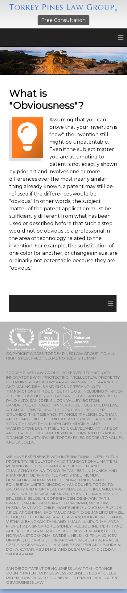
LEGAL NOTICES (60, 358)
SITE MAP (87, 358)
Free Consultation (63, 20)
